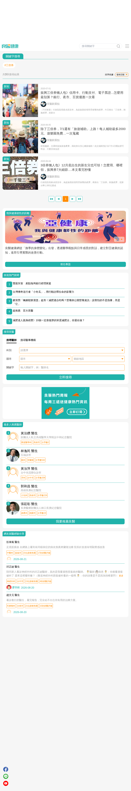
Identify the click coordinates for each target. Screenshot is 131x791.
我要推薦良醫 (65, 521)
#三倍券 (9, 65)
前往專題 (65, 264)
